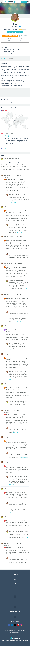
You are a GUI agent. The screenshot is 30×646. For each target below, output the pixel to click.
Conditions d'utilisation (15, 632)
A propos (15, 588)
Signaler (24, 35)
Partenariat (15, 592)
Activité (11, 58)
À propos (3, 58)
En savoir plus (6, 171)
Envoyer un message (15, 32)
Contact (15, 579)
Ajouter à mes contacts (11, 35)
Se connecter (17, 1)
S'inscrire (24, 1)
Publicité (15, 583)
